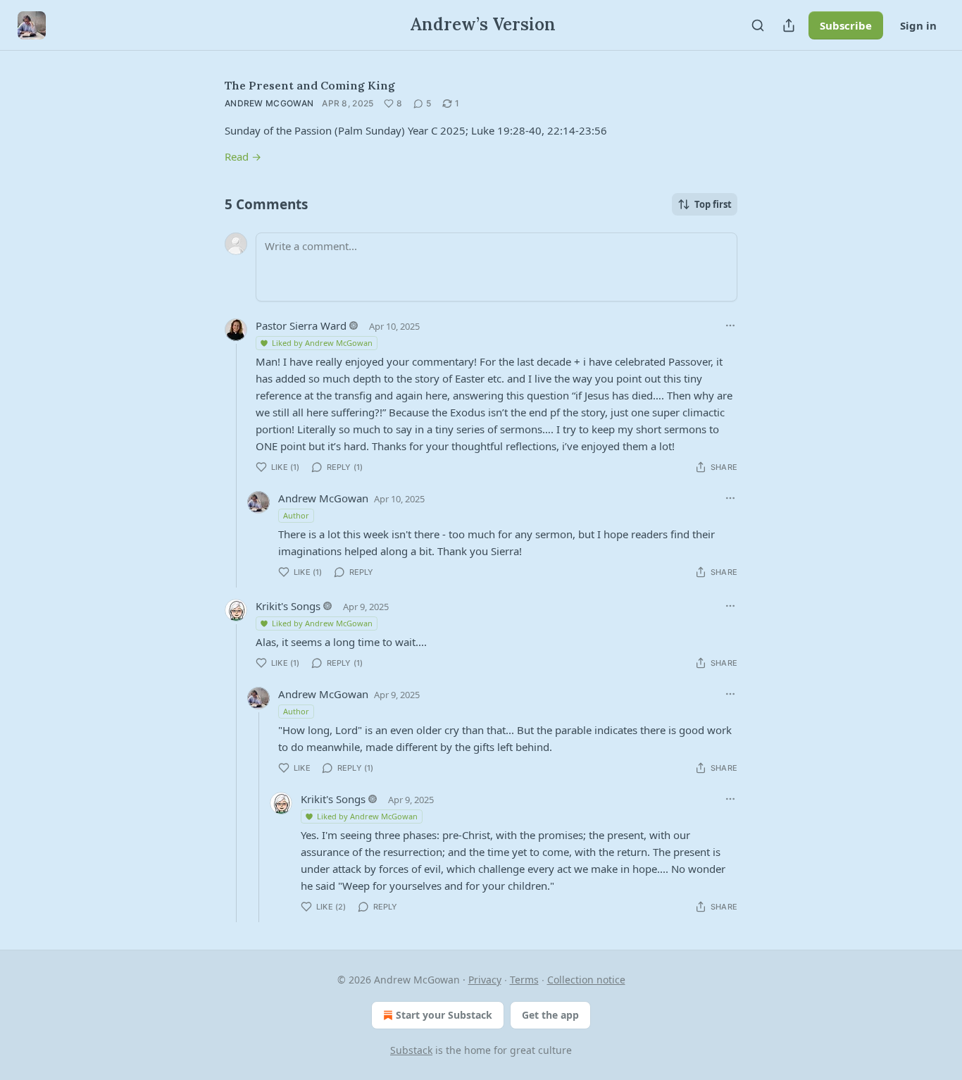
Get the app (550, 1015)
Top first (713, 204)
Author (296, 515)
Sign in (918, 25)
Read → (243, 156)
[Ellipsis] (730, 325)
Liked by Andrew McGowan (322, 342)
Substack (411, 1050)
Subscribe (846, 25)
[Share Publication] (789, 25)
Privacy (484, 979)
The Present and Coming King (310, 85)
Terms (524, 979)
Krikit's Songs (288, 606)
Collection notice (586, 979)
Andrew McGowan (269, 103)
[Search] (758, 25)
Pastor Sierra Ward (301, 325)
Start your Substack (444, 1015)
